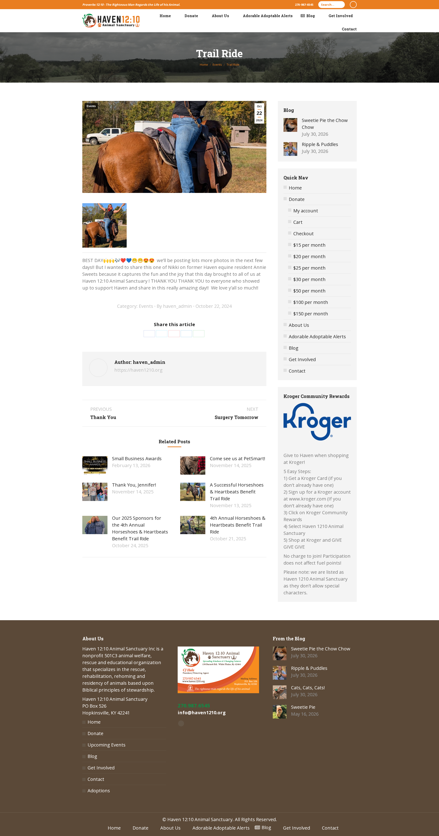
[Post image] (94, 465)
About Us (299, 325)
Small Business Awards (137, 458)
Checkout (303, 233)
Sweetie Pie (303, 707)
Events (91, 106)
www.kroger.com (307, 499)
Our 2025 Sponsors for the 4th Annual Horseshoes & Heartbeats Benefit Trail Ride (140, 528)
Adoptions (99, 790)
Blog (293, 348)
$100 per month (310, 302)
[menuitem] (162, 16)
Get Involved (302, 359)
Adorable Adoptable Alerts (317, 336)
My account (305, 211)
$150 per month (310, 314)
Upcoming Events (107, 745)
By (174, 306)
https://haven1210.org (138, 370)
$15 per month (309, 245)
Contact (297, 371)
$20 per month (309, 256)
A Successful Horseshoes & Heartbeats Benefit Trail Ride (237, 492)
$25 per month (309, 268)
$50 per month (309, 291)
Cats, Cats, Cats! (308, 687)
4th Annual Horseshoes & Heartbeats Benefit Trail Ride (237, 525)
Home (295, 188)
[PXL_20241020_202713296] (104, 225)
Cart (297, 222)
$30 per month (309, 279)
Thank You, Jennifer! (134, 485)
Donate (297, 199)
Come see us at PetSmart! (237, 458)
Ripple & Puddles (320, 144)
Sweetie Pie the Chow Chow (325, 123)
